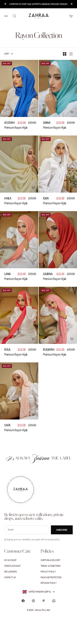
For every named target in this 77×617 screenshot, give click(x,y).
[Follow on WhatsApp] (54, 601)
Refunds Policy (48, 583)
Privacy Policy (48, 571)
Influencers (10, 571)
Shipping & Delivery (50, 560)
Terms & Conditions (51, 566)
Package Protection (51, 577)
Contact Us (10, 577)
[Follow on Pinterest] (43, 601)
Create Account (12, 566)
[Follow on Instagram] (33, 601)
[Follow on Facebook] (23, 601)
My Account (10, 560)
